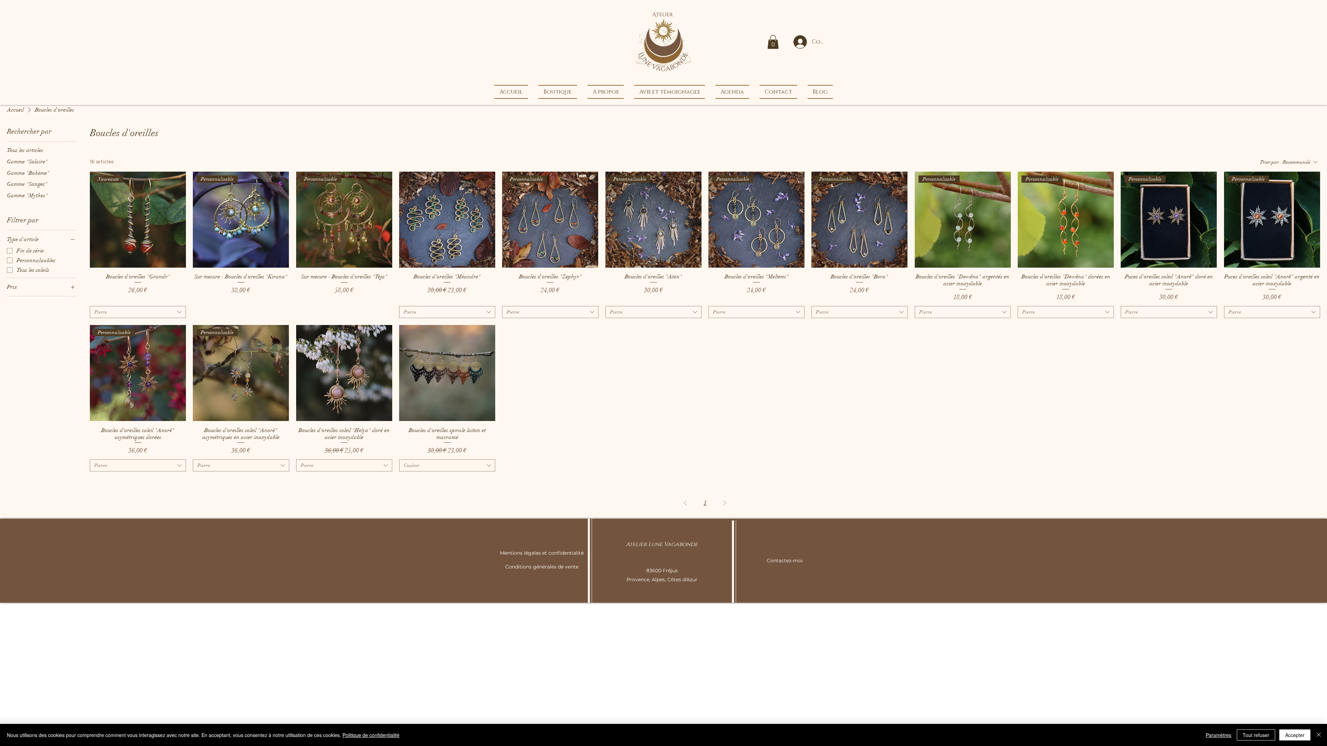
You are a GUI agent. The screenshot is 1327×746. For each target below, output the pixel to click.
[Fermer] (1319, 734)
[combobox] (138, 312)
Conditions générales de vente (541, 567)
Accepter (1295, 734)
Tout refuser (1256, 734)
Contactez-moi (785, 560)
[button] (773, 42)
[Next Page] (725, 502)
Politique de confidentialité (370, 734)
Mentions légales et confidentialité (542, 553)
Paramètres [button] (1218, 734)
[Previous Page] (685, 502)
